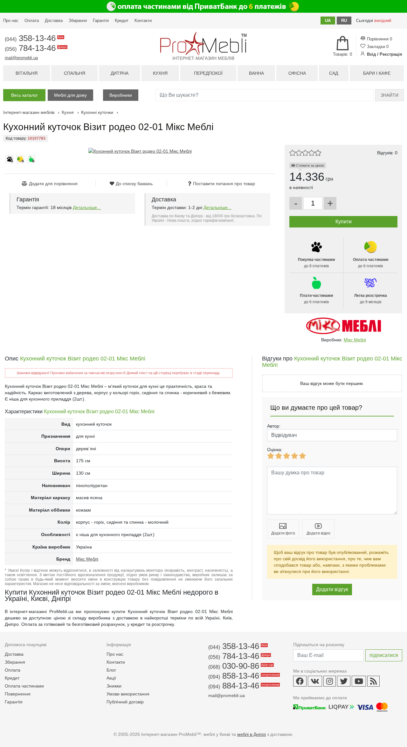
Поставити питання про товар (224, 183)
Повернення (18, 693)
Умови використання (128, 693)
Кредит (121, 20)
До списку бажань (134, 183)
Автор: (273, 426)
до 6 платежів (370, 262)
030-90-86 (240, 666)
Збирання (78, 20)
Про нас (10, 20)
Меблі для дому (70, 95)
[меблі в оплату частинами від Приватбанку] (203, 6)
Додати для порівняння (53, 183)
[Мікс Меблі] (343, 325)
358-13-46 (34, 38)
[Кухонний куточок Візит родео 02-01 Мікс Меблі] (140, 151)
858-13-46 (243, 676)
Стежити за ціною (309, 165)
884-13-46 (243, 685)
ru (344, 20)
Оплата (31, 20)
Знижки (114, 685)
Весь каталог (24, 95)
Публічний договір (125, 701)
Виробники (120, 95)
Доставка (54, 20)
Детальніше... (87, 207)
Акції (111, 678)
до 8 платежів (316, 262)
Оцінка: (274, 449)
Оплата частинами (24, 685)
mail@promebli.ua (21, 57)
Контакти (143, 20)
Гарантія (101, 20)
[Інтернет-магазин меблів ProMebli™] (203, 43)
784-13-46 (35, 48)
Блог (111, 670)
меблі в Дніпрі (251, 734)
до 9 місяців (370, 298)
